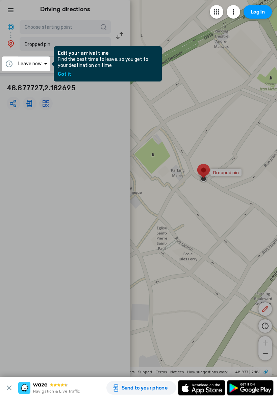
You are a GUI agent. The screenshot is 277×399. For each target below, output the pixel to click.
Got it (64, 74)
